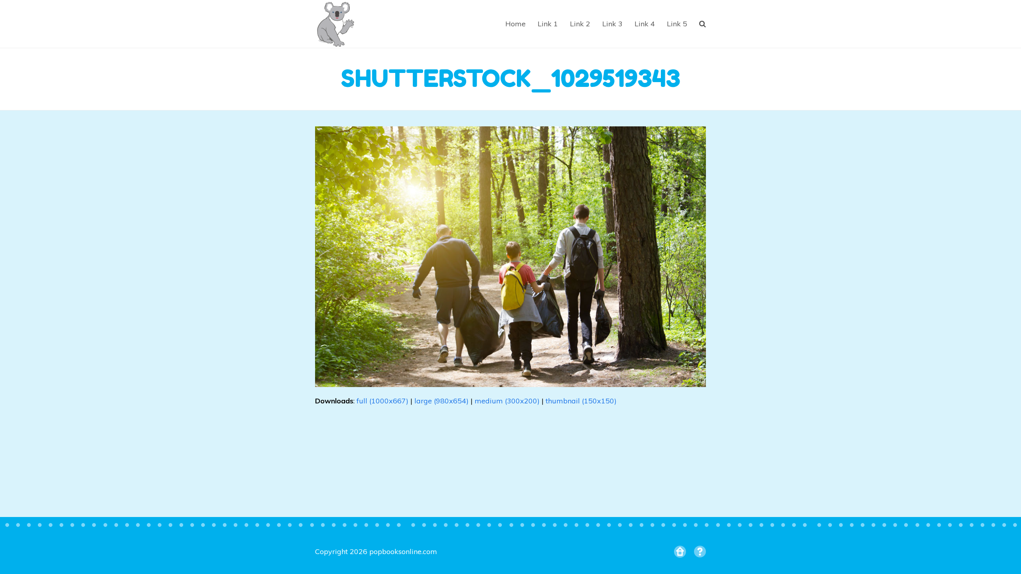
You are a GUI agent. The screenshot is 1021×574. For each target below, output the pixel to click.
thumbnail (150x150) (581, 400)
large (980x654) (441, 400)
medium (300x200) (507, 400)
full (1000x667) (382, 400)
